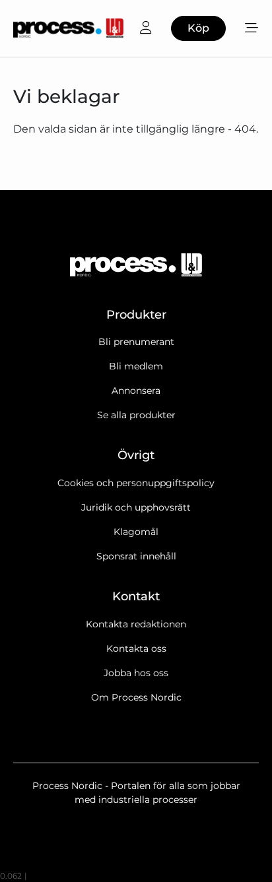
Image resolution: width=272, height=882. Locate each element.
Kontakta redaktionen (136, 624)
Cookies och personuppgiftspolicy (136, 483)
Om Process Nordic (136, 697)
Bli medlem (136, 366)
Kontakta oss (136, 648)
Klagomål (136, 532)
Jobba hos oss (136, 673)
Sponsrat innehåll (136, 556)
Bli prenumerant (136, 342)
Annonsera (136, 390)
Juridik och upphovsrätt (136, 507)
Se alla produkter (136, 415)
